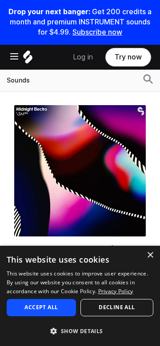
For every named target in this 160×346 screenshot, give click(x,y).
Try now (128, 57)
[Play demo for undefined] (80, 171)
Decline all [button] (117, 307)
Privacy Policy (115, 291)
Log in (83, 57)
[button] (80, 331)
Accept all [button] (41, 307)
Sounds (18, 80)
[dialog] (80, 296)
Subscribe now (97, 32)
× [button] (150, 255)
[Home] (27, 59)
